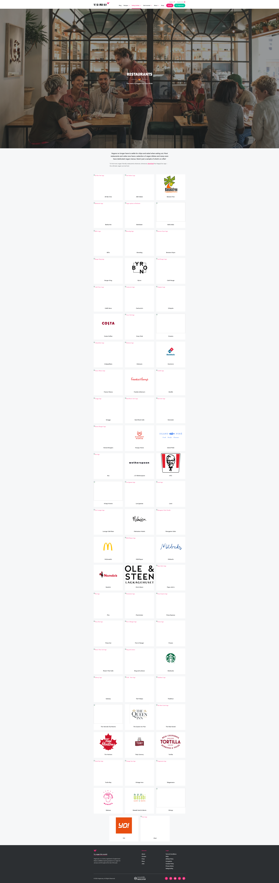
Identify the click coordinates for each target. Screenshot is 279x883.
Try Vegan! (121, 452)
